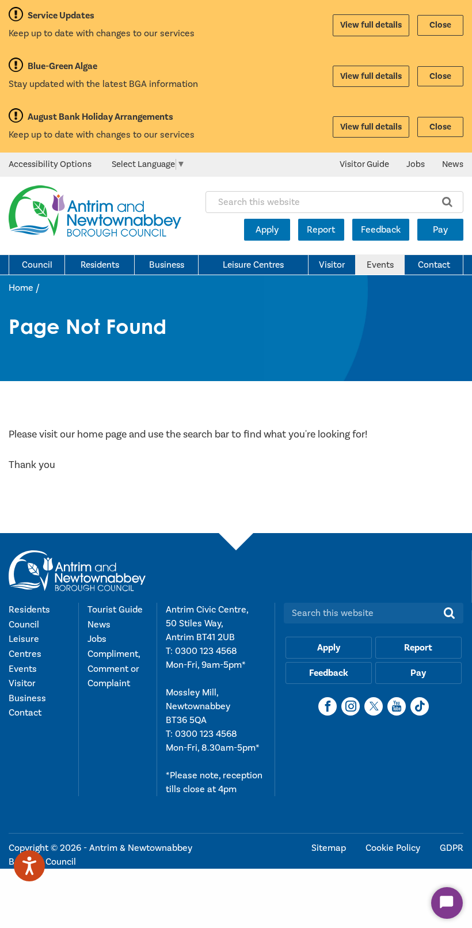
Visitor (332, 265)
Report (321, 229)
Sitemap (329, 848)
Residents (100, 265)
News (452, 164)
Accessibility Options (50, 164)
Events (380, 265)
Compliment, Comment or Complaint (113, 668)
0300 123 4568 (206, 651)
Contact (434, 265)
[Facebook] (327, 706)
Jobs (415, 164)
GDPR (451, 848)
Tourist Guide (115, 609)
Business (166, 265)
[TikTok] (419, 706)
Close (440, 25)
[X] (373, 706)
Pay (440, 229)
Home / (24, 288)
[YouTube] (396, 706)
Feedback (381, 229)
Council (37, 265)
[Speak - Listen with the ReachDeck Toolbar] (29, 865)
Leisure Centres (253, 265)
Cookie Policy (394, 848)
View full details (371, 25)
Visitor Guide (364, 164)
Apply (267, 229)
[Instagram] (350, 706)
